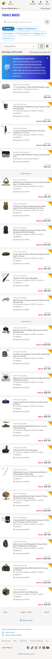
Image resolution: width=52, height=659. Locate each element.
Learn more (9, 632)
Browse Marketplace (10, 8)
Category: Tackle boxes (26, 28)
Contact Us (23, 641)
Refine (8, 28)
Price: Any (8, 38)
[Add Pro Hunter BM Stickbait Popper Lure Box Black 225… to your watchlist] (49, 152)
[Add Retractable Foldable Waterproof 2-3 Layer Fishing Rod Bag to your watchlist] (49, 423)
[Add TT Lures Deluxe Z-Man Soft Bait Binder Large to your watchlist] (49, 84)
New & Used (24, 33)
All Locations (9, 33)
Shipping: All (38, 33)
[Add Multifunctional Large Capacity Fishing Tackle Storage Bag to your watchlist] (49, 297)
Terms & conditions (36, 641)
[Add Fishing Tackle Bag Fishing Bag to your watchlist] (49, 275)
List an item (45, 8)
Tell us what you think (13, 635)
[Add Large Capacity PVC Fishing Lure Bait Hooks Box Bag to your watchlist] (49, 399)
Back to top (27, 620)
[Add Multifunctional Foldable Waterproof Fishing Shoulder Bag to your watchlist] (49, 327)
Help (15, 641)
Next (47, 612)
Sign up (40, 4)
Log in (47, 4)
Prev (5, 612)
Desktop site (6, 641)
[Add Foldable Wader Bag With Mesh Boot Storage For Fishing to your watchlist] (49, 565)
